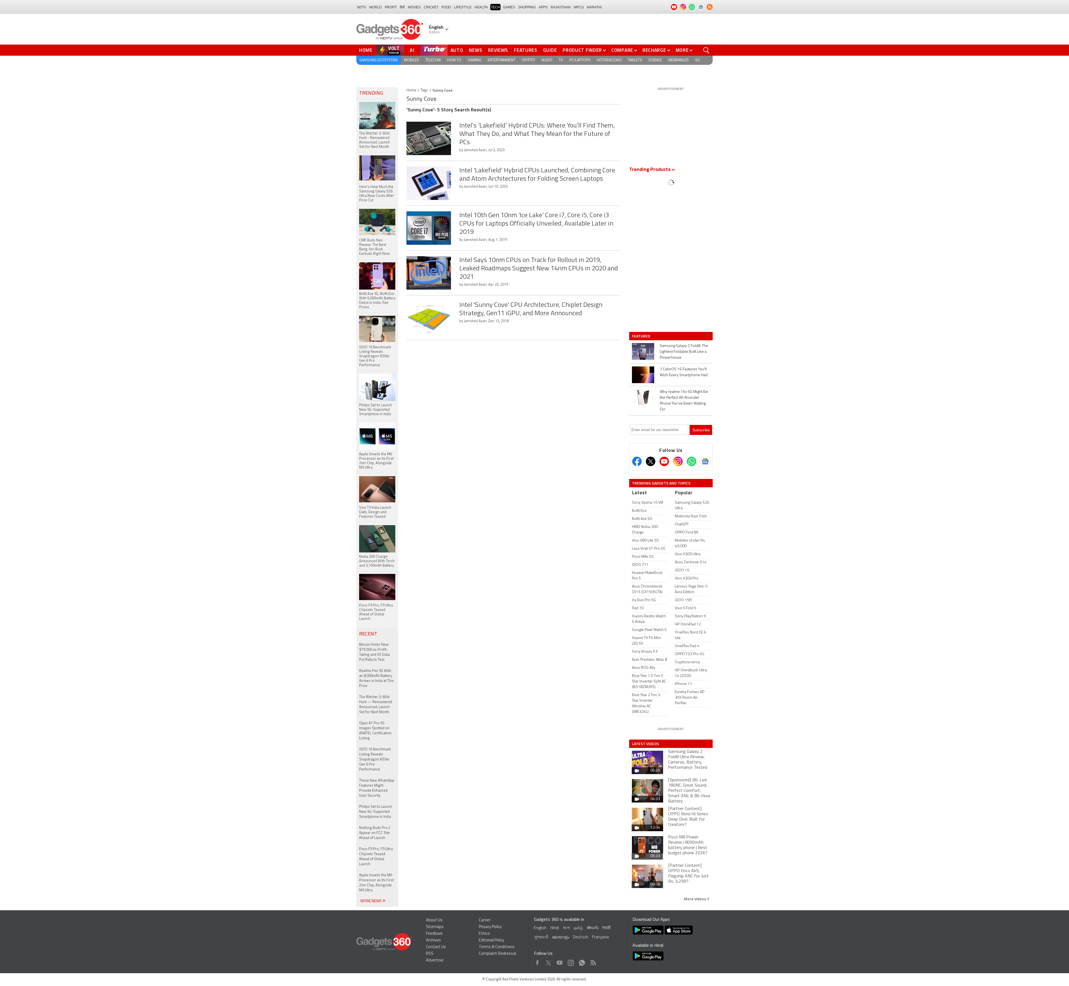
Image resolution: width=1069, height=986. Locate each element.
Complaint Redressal (497, 954)
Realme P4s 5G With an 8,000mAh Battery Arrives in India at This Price (376, 678)
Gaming (474, 60)
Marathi (594, 7)
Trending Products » (652, 169)
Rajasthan (561, 7)
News (475, 50)
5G (697, 60)
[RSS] (710, 7)
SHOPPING (527, 7)
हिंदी (402, 7)
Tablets (635, 60)
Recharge (654, 50)
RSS (429, 954)
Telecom (433, 60)
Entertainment (501, 60)
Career (485, 920)
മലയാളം (560, 937)
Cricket (431, 7)
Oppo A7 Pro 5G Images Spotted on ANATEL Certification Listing (375, 730)
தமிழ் (578, 928)
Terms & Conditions (496, 947)
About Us (434, 920)
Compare (622, 50)
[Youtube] (664, 461)
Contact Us (436, 947)
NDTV (361, 7)
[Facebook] (637, 461)
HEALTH (481, 7)
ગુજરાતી (541, 937)
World (375, 7)
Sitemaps (435, 927)
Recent (368, 634)
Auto (456, 50)
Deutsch (580, 937)
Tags (424, 90)
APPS (543, 7)
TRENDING (371, 93)
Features (525, 50)
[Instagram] (678, 461)
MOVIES (414, 7)
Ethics (484, 934)
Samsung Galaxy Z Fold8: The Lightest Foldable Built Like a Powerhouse (684, 352)
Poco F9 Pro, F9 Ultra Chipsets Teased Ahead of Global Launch (376, 856)
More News (372, 901)
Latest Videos (645, 744)
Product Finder (582, 50)
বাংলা (566, 928)
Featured (641, 336)
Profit (391, 7)
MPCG (579, 7)
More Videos (695, 899)
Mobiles (411, 60)
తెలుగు (593, 928)
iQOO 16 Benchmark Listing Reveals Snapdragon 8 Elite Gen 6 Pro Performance (375, 759)
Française (600, 937)
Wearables (678, 60)
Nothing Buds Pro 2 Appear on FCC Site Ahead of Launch (374, 833)
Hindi (554, 928)
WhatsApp (581, 961)
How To (454, 60)
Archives (433, 940)
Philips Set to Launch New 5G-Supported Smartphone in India (375, 812)
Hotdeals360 (609, 60)
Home (365, 50)
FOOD (446, 7)
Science (655, 60)
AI (412, 50)
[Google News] (705, 461)
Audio (546, 60)
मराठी (606, 928)
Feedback (434, 934)
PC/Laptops (579, 60)
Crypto (528, 60)
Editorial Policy (491, 940)
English (540, 928)
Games (509, 7)
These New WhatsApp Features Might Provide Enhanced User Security (376, 788)
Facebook (537, 961)
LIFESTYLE (463, 7)
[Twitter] (650, 461)
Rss (593, 961)
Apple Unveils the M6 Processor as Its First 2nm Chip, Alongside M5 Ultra (376, 883)
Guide (550, 50)
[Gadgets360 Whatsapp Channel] (691, 461)
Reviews (498, 50)
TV (561, 60)
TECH (495, 7)
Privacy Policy (490, 927)
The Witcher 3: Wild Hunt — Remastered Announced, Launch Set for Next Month (375, 704)
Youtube (559, 961)
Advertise (434, 960)
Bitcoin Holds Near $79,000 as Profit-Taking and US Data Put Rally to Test (374, 652)
